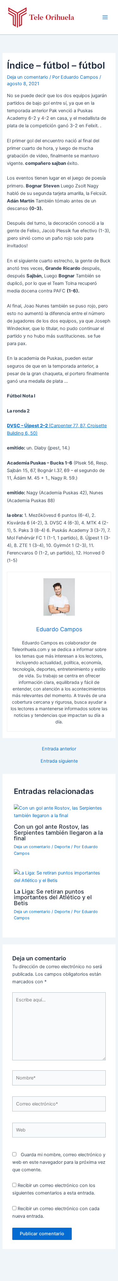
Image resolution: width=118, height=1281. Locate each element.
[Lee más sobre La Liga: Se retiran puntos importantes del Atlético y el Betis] (59, 876)
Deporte (62, 846)
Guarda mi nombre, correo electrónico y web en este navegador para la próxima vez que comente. (58, 1162)
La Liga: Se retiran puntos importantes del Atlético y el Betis (53, 897)
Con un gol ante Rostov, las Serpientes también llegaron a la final (58, 832)
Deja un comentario (27, 77)
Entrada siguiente (59, 761)
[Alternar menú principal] (105, 17)
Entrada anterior (59, 749)
